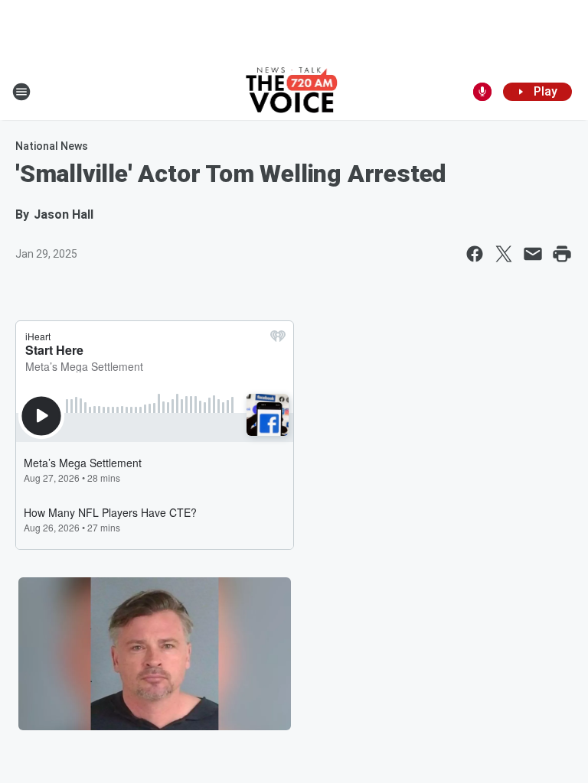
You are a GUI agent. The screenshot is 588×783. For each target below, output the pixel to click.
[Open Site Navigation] (21, 92)
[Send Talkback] (482, 92)
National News (51, 146)
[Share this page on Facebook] (474, 254)
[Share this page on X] (503, 254)
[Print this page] (562, 254)
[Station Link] (294, 91)
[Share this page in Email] (533, 254)
